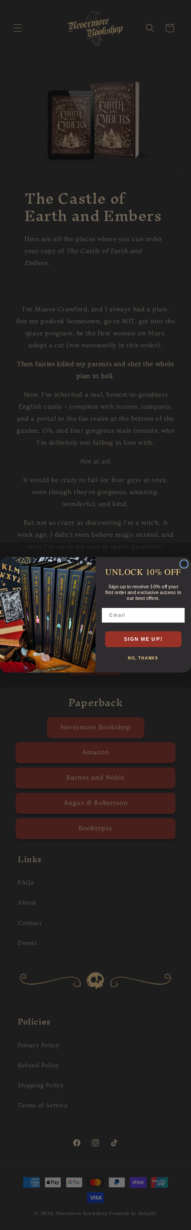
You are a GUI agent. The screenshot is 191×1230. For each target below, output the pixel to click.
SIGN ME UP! (143, 639)
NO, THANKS (143, 658)
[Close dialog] (184, 564)
